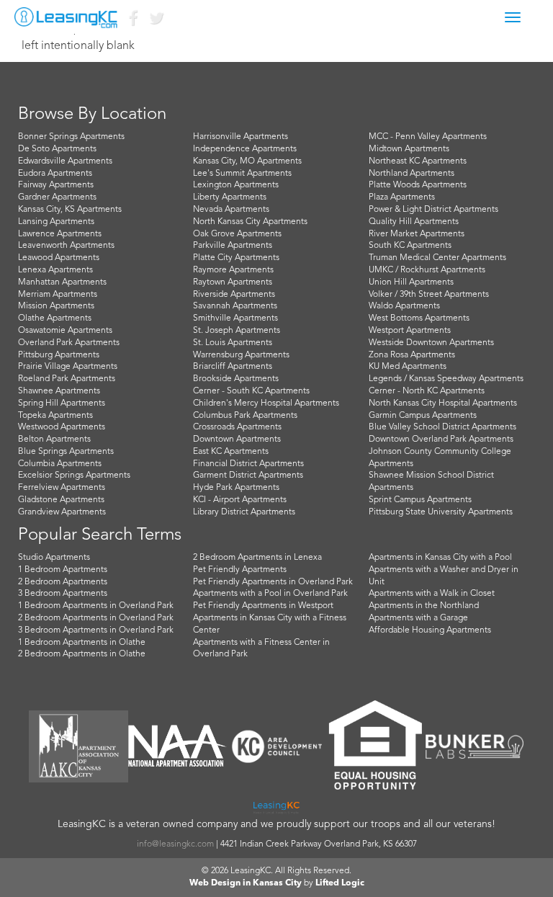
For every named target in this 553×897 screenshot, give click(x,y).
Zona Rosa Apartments (412, 355)
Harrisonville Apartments (240, 137)
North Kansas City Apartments (250, 222)
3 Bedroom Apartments (62, 593)
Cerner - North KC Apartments (427, 391)
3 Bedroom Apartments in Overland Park (96, 630)
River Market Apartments (416, 234)
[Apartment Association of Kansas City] (78, 746)
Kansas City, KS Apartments (70, 209)
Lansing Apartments (56, 222)
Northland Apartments (411, 173)
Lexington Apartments (236, 185)
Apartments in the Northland (424, 606)
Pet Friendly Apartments (240, 570)
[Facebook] (132, 21)
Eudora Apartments (55, 173)
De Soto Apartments (57, 149)
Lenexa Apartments (55, 270)
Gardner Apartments (57, 197)
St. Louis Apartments (232, 343)
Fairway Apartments (56, 185)
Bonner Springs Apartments (71, 137)
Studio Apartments (54, 557)
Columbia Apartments (60, 464)
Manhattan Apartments (62, 282)
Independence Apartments (245, 149)
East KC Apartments (231, 451)
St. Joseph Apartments (236, 330)
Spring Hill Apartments (61, 403)
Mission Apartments (56, 306)
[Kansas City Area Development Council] (276, 746)
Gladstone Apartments (61, 500)
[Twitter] (155, 21)
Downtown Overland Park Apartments (441, 439)
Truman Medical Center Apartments (437, 258)
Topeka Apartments (55, 415)
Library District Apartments (244, 512)
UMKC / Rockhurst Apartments (427, 270)
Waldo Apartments (404, 306)
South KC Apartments (410, 245)
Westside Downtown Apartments (431, 343)
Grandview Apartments (62, 512)
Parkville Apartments (232, 245)
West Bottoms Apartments (419, 318)
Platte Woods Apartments (418, 185)
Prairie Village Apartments (67, 366)
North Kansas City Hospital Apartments (443, 403)
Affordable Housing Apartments (430, 630)
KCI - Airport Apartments (240, 500)
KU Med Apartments (407, 366)
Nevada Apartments (231, 209)
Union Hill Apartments (411, 282)
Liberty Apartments (229, 197)
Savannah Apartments (235, 306)
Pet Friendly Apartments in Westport (263, 606)
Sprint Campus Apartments (420, 500)
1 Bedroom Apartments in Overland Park (96, 606)
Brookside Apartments (236, 379)
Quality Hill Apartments (414, 222)
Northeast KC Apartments (418, 161)
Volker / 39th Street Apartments (429, 294)
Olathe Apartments (54, 318)
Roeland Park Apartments (66, 379)
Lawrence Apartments (60, 234)
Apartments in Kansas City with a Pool (440, 557)
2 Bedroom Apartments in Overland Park (96, 618)
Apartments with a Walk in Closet (432, 593)
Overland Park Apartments (69, 343)
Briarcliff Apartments (232, 366)
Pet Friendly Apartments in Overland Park (273, 582)
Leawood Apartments (58, 258)
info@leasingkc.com (175, 844)
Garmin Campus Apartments (423, 415)
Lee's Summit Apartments (242, 173)
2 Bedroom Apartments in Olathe (81, 654)
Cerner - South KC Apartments (251, 391)
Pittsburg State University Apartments (441, 512)
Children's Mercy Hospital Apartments (266, 403)
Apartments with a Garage (418, 618)
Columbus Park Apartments (245, 415)
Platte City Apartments (236, 258)
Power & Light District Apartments (433, 209)
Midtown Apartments (409, 149)
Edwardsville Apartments (65, 161)
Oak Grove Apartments (237, 234)
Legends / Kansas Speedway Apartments (446, 379)
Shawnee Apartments (59, 391)
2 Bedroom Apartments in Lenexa (257, 557)
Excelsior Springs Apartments (74, 475)
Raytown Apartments (232, 282)
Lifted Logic (339, 883)
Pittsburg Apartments (58, 355)
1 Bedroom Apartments (62, 570)
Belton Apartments (54, 439)
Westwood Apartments (61, 427)
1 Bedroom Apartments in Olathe (81, 642)
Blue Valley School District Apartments (442, 427)
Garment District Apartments (248, 475)
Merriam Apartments (57, 294)
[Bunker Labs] (474, 746)
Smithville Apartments (235, 318)
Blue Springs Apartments (66, 451)
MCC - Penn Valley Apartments (428, 137)
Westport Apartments (410, 330)
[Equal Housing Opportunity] (376, 746)
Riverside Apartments (234, 294)
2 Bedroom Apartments (62, 582)
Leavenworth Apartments (66, 245)
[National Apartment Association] (178, 747)
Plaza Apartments (402, 197)
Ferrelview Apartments (61, 487)
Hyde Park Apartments (236, 487)
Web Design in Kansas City (245, 883)
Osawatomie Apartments (65, 330)
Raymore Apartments (233, 270)
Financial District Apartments (248, 464)
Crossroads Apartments (237, 427)
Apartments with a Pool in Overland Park (270, 593)
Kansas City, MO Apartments (247, 161)
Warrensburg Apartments (241, 355)
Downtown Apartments (237, 439)
